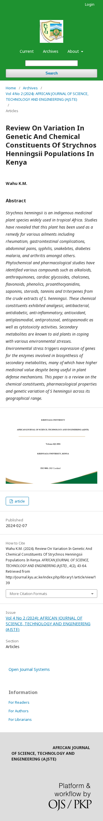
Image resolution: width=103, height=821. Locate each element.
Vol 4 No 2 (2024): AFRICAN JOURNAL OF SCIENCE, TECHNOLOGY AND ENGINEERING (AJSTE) (47, 96)
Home (11, 87)
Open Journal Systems (29, 669)
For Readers (19, 702)
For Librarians (20, 719)
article (19, 501)
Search (51, 73)
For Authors (19, 710)
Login (89, 4)
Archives (50, 51)
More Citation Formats (28, 593)
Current (27, 51)
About (74, 51)
